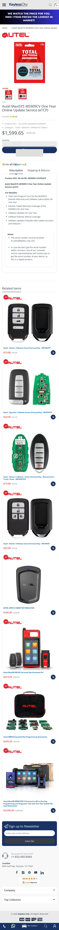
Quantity (5, 140)
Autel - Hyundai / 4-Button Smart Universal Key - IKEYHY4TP (27, 412)
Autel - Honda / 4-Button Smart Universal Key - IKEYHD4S (26, 543)
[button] (29, 144)
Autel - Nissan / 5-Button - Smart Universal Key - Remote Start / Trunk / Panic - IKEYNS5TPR (29, 478)
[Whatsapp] (13, 926)
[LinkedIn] (42, 873)
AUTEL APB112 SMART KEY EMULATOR (18, 608)
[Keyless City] (18, 4)
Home (4, 28)
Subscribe (29, 841)
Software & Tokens (38, 127)
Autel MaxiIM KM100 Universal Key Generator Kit (23, 672)
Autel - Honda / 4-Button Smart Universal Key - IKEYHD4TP (27, 348)
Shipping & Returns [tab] (39, 170)
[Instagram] (23, 872)
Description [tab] (16, 170)
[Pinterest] (29, 872)
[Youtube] (35, 872)
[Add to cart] (53, 352)
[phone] (4, 926)
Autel (4, 102)
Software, (25, 127)
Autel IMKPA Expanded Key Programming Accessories (25, 737)
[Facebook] (16, 872)
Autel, (18, 127)
